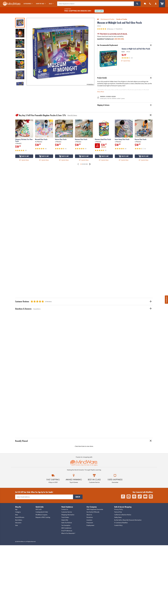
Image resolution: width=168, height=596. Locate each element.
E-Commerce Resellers (121, 523)
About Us (89, 515)
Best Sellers (18, 520)
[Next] (90, 164)
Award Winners (19, 517)
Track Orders (65, 517)
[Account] (156, 3)
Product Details (102, 78)
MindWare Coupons (41, 515)
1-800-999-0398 (119, 39)
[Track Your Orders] (145, 3)
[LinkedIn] (129, 497)
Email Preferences (66, 531)
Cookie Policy (118, 525)
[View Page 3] (85, 164)
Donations (90, 517)
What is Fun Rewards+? (68, 533)
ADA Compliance (66, 528)
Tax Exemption (65, 525)
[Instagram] (151, 497)
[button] (60, 51)
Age (16, 509)
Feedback (166, 299)
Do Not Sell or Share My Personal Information (127, 520)
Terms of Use (118, 512)
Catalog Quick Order (42, 512)
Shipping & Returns (103, 105)
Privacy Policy (118, 509)
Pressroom (90, 523)
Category (18, 512)
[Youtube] (145, 497)
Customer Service (66, 512)
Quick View (126, 61)
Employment (90, 525)
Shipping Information (67, 515)
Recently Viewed (21, 440)
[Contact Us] (150, 3)
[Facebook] (123, 497)
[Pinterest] (134, 497)
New (16, 515)
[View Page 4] (87, 164)
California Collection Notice (122, 515)
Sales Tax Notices (66, 523)
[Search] (137, 3)
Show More (100, 92)
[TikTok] (140, 497)
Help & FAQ (64, 520)
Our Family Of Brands (93, 512)
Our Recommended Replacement (107, 45)
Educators (18, 523)
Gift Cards (39, 509)
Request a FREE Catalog (43, 517)
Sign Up (77, 497)
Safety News (118, 517)
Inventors (89, 520)
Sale (16, 525)
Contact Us (64, 509)
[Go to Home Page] (98, 19)
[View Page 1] (81, 164)
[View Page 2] (83, 164)
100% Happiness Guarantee (95, 509)
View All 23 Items (72, 115)
